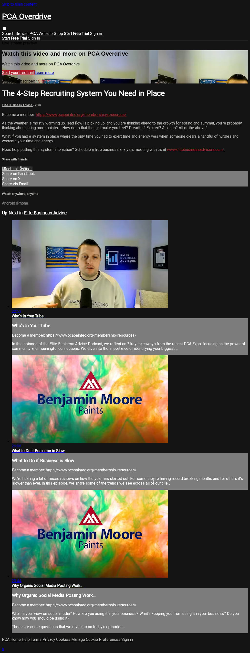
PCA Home (11, 639)
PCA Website (41, 33)
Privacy (49, 639)
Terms (36, 639)
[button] (4, 28)
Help (26, 639)
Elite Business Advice (17, 105)
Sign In (34, 38)
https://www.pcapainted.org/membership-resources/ (81, 114)
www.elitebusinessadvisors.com (195, 149)
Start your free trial (18, 72)
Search (8, 33)
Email (27, 168)
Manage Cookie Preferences (96, 639)
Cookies (63, 639)
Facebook (11, 168)
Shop (58, 33)
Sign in (96, 33)
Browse (22, 33)
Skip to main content (19, 4)
